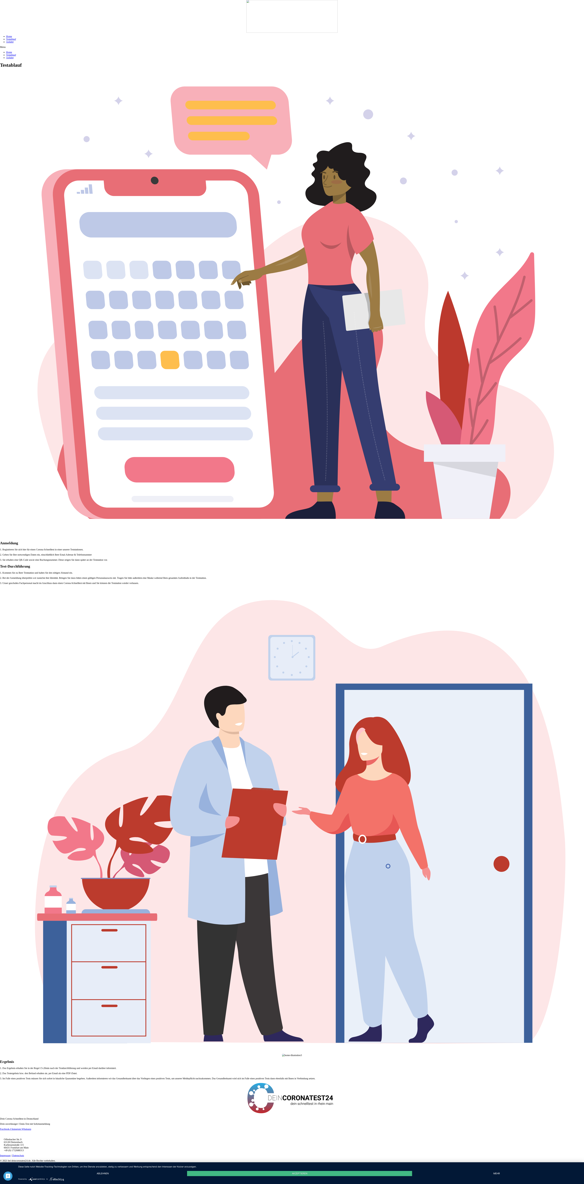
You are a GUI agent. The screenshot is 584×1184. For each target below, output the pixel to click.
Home (9, 36)
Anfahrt (10, 42)
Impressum (5, 1155)
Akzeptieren (299, 1173)
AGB (2, 1134)
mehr (496, 1173)
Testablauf (11, 39)
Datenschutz (18, 1155)
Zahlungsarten (24, 1134)
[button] (292, 47)
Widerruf (11, 1134)
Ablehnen (103, 1173)
